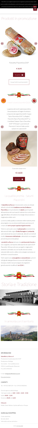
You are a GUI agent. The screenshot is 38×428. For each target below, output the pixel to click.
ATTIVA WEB (20, 426)
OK (35, 6)
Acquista (18, 75)
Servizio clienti (5, 419)
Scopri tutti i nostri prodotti (19, 82)
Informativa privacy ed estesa (9, 421)
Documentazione (5, 377)
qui (32, 6)
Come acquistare (5, 416)
